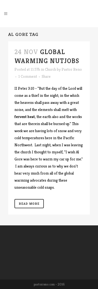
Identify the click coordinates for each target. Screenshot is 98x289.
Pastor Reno (72, 69)
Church (50, 69)
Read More (29, 203)
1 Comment (27, 76)
